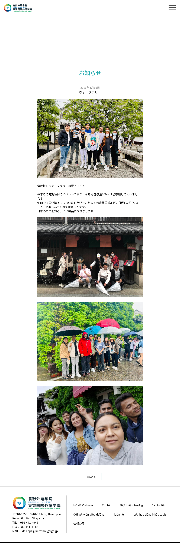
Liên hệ (119, 514)
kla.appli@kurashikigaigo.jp (39, 531)
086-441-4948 (29, 522)
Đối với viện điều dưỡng (89, 514)
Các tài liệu (159, 505)
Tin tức (106, 505)
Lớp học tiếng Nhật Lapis (149, 514)
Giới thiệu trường (131, 505)
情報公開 (79, 523)
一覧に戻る (90, 476)
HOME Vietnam (83, 505)
